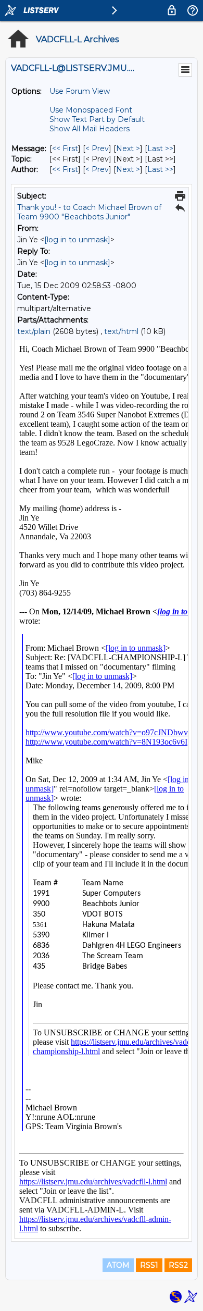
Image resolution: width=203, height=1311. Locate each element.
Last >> (160, 148)
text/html (121, 331)
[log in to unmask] (77, 239)
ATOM (118, 1265)
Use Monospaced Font (90, 110)
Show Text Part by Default (97, 119)
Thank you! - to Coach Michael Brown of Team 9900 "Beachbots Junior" (89, 212)
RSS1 (149, 1265)
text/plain (33, 331)
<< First (65, 148)
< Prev (97, 148)
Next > (128, 148)
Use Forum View (79, 91)
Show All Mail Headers (89, 128)
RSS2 (178, 1265)
